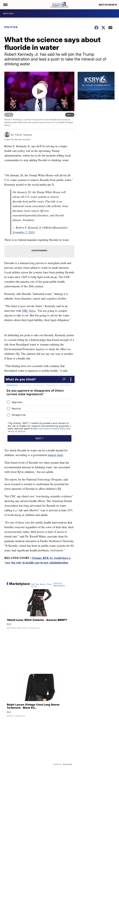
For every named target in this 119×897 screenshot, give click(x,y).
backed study (55, 455)
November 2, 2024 (24, 232)
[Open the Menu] (5, 4)
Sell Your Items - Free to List (41, 585)
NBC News (28, 311)
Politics (11, 27)
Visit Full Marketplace (59, 584)
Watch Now (107, 4)
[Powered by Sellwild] (67, 764)
